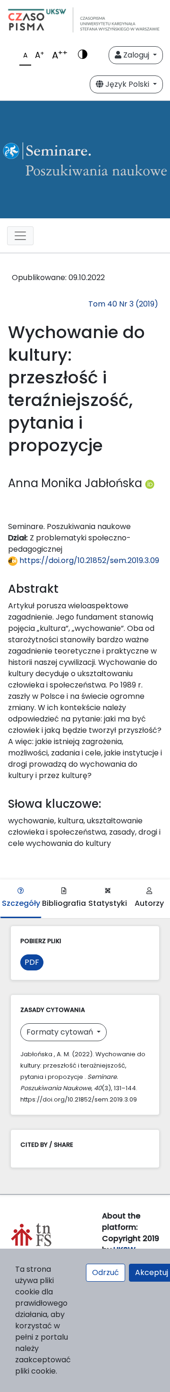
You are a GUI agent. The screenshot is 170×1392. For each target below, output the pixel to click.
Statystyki (107, 903)
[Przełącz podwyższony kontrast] (82, 55)
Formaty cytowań (60, 1032)
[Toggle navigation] (20, 235)
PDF (32, 962)
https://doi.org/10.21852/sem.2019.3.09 (88, 560)
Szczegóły (21, 903)
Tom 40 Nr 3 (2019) (123, 303)
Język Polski (127, 84)
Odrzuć (105, 1272)
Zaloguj (136, 55)
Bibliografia (64, 903)
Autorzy (149, 903)
